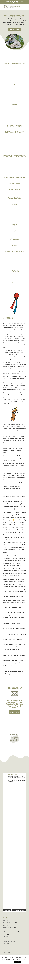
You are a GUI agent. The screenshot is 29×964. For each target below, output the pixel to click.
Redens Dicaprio (14, 184)
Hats (5, 934)
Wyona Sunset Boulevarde (14, 251)
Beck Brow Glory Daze (14, 126)
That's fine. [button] (17, 962)
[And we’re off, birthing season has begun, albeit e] (14, 887)
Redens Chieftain (14, 198)
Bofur (14, 225)
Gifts (4, 925)
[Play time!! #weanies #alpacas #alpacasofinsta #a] (14, 901)
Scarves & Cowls (8, 941)
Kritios (14, 204)
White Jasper (14, 239)
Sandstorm (15, 271)
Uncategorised (6, 955)
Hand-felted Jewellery (8, 927)
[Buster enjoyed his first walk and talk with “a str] (14, 804)
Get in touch (14, 712)
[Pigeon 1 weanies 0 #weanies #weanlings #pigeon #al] (14, 790)
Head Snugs (7, 936)
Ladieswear (6, 930)
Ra (14, 85)
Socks (5, 943)
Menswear (5, 946)
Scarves (6, 952)
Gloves (6, 948)
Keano (14, 104)
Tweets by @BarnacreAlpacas (10, 767)
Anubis (14, 245)
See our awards (14, 29)
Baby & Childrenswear (8, 922)
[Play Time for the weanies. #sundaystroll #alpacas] (14, 818)
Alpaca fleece (6, 920)
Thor (14, 231)
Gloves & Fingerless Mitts (10, 932)
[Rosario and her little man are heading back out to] (14, 859)
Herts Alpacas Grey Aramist (14, 132)
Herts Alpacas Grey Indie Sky (14, 178)
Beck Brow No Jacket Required (14, 156)
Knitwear (6, 939)
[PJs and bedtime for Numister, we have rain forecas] (14, 832)
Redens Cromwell (15, 190)
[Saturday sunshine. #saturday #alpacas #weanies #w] (14, 873)
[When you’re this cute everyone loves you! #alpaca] (14, 845)
